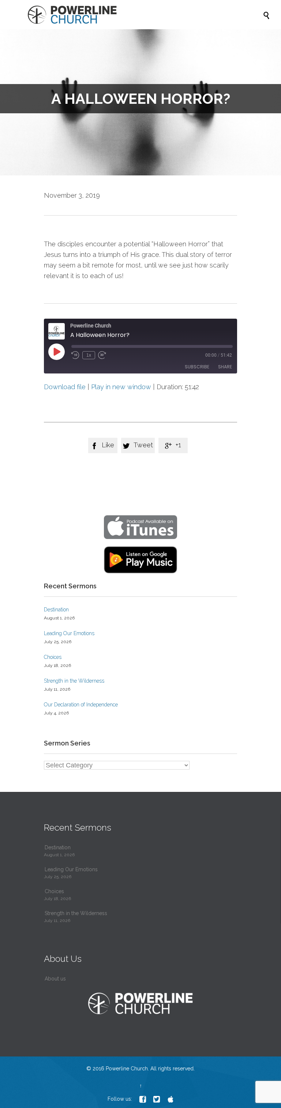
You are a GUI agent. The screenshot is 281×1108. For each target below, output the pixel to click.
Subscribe (197, 367)
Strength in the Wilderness (74, 681)
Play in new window (121, 387)
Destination (56, 609)
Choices (52, 657)
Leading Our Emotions (69, 633)
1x (88, 355)
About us (55, 979)
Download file (65, 387)
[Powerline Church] (144, 14)
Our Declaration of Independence (81, 704)
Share (225, 367)
